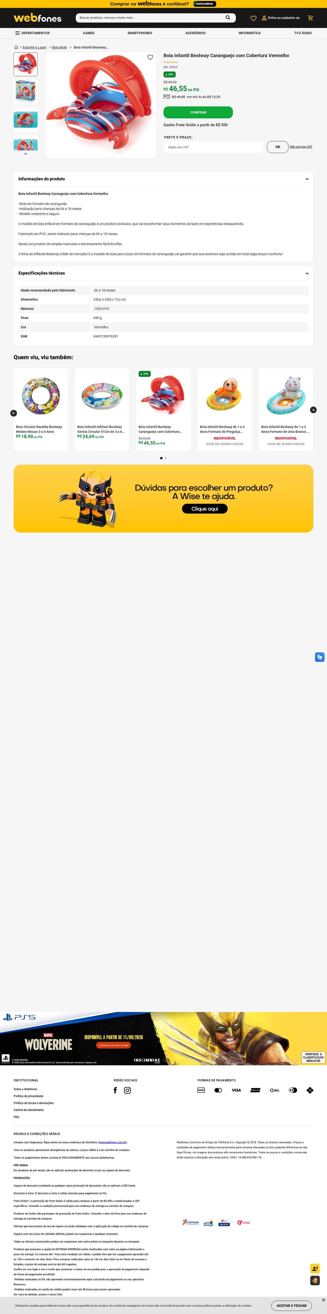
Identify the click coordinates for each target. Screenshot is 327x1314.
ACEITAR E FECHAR (292, 1305)
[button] (13, 413)
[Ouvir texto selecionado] (315, 1268)
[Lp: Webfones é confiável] (163, 4)
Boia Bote (59, 47)
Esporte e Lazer (34, 47)
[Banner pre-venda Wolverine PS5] (163, 1038)
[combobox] (156, 18)
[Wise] (163, 499)
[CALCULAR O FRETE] (277, 147)
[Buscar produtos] (229, 17)
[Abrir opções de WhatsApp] (315, 1280)
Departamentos (36, 33)
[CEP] (214, 144)
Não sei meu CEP (301, 146)
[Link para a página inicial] (16, 47)
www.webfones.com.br (112, 1142)
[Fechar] (324, 1300)
